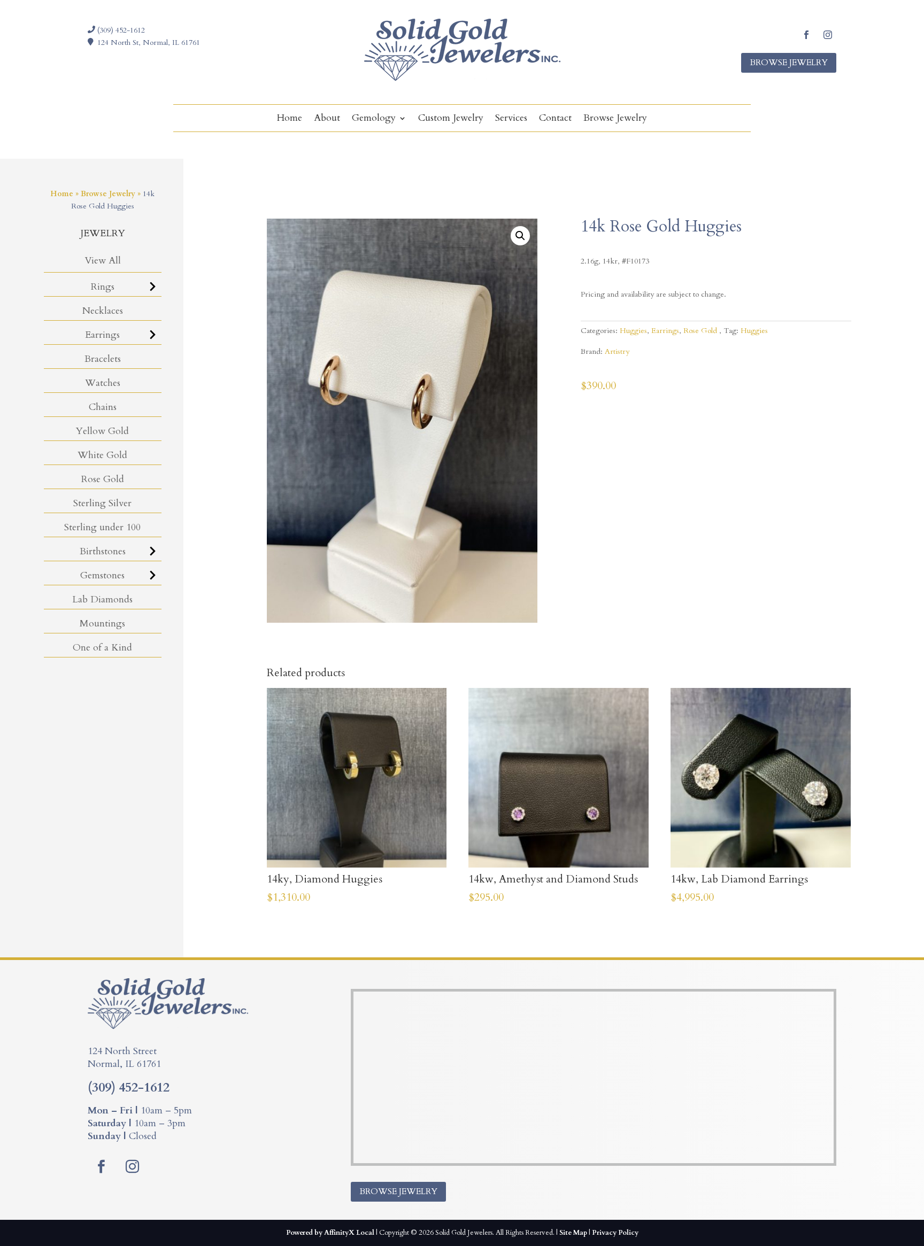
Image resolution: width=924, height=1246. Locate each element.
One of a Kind (102, 647)
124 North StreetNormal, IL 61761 (124, 1057)
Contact (555, 119)
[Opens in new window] (806, 34)
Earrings (102, 335)
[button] (520, 235)
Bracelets (102, 359)
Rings (102, 286)
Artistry (617, 351)
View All (102, 260)
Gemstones (102, 575)
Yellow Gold (102, 431)
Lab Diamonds (102, 599)
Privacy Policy (615, 1232)
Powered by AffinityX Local (330, 1232)
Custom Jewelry (450, 119)
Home (289, 119)
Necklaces (102, 311)
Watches (102, 383)
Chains (103, 407)
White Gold (102, 455)
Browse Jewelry (789, 62)
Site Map (573, 1232)
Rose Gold (102, 479)
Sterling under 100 (102, 527)
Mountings (102, 623)
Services (511, 119)
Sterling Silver (102, 503)
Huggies (633, 331)
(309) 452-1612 (120, 30)
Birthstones (103, 551)
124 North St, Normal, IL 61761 (148, 42)
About (327, 119)
